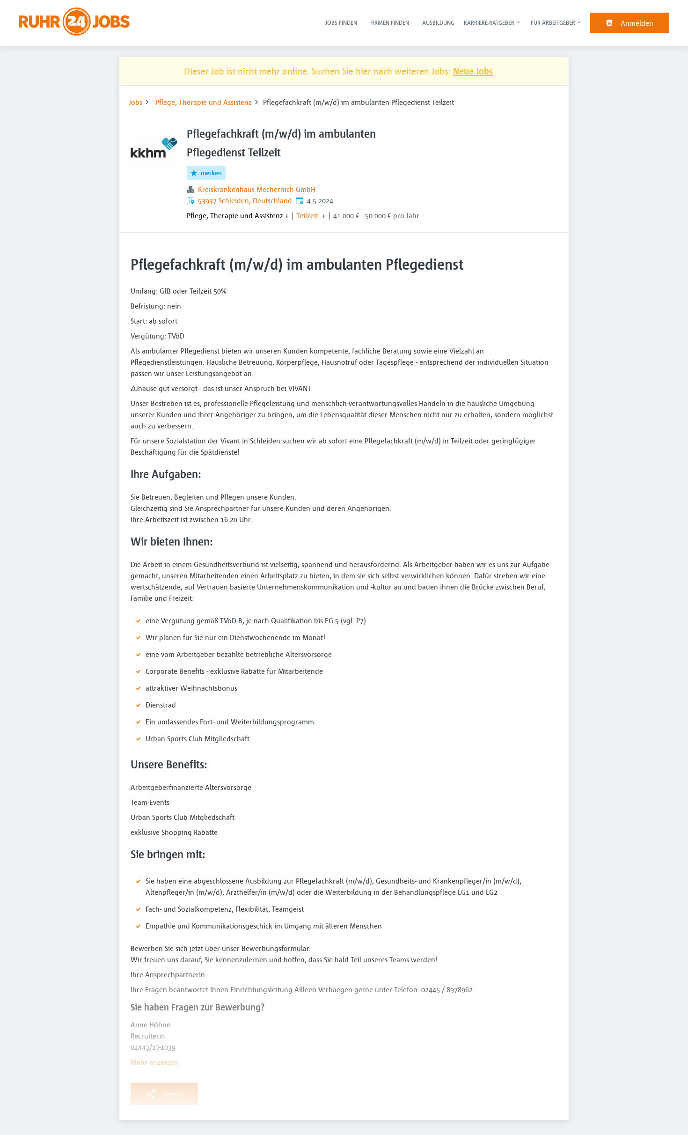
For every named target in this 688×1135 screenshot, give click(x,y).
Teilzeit (307, 215)
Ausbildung (438, 22)
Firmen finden (389, 22)
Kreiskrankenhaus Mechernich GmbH (256, 189)
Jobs (135, 102)
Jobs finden (341, 22)
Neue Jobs (473, 71)
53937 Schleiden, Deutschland (245, 200)
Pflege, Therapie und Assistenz (203, 102)
